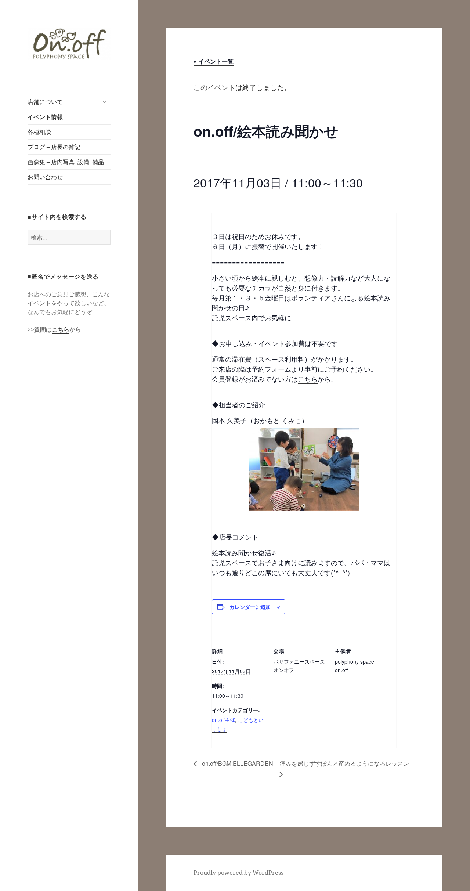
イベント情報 (45, 117)
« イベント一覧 (214, 61)
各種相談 (39, 132)
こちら (60, 329)
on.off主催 (223, 720)
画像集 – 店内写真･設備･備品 (66, 162)
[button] (69, 44)
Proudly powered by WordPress (238, 873)
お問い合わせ (45, 177)
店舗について (45, 102)
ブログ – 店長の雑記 (54, 147)
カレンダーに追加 (250, 606)
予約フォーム (271, 369)
